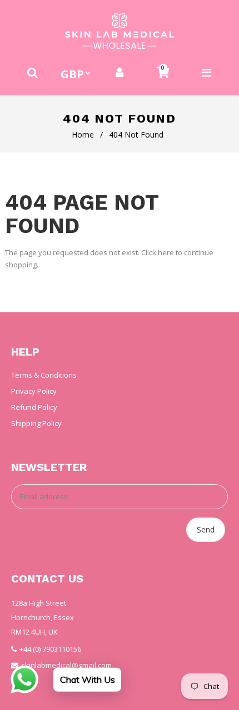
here (166, 252)
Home (83, 134)
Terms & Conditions (44, 375)
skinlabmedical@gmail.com (66, 665)
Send (206, 529)
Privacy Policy (34, 391)
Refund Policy (34, 407)
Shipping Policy (36, 423)
